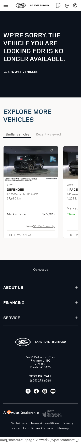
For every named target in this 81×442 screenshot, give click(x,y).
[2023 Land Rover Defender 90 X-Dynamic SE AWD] (31, 163)
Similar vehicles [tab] (17, 134)
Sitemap (62, 428)
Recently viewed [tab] (48, 134)
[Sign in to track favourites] (52, 151)
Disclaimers (18, 423)
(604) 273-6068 (40, 380)
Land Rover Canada (38, 428)
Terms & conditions (45, 423)
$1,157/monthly (44, 226)
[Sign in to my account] (75, 5)
